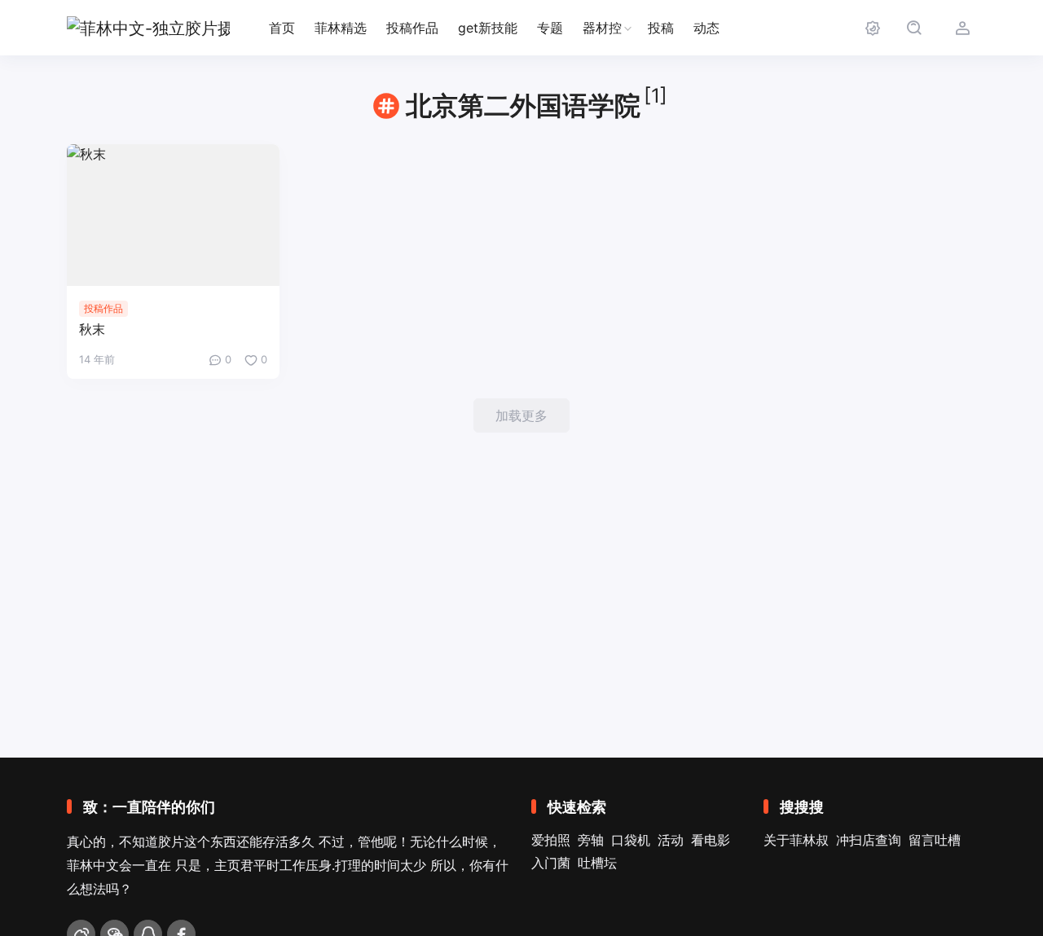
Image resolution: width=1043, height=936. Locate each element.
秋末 (92, 329)
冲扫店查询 (868, 840)
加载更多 (521, 415)
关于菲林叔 (796, 840)
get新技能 (487, 28)
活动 (671, 840)
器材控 (602, 28)
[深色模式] (872, 28)
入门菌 (550, 863)
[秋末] (173, 215)
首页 (282, 28)
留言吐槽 (935, 840)
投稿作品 (412, 28)
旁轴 (591, 840)
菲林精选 (341, 28)
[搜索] (914, 28)
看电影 (710, 840)
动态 (706, 28)
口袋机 (630, 840)
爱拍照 (550, 840)
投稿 (661, 28)
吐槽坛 (597, 863)
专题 (550, 28)
